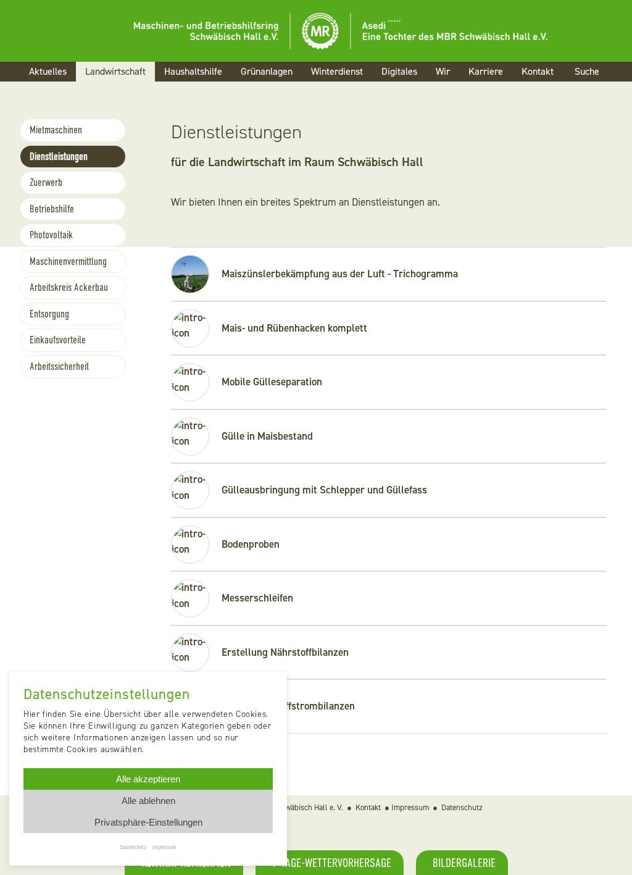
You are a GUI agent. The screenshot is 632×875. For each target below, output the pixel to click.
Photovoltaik (51, 234)
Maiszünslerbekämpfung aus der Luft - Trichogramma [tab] (340, 273)
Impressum (410, 807)
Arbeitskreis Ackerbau (69, 287)
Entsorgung (49, 314)
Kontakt (538, 71)
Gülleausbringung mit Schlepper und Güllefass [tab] (324, 489)
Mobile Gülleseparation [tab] (272, 381)
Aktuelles (48, 71)
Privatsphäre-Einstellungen (148, 822)
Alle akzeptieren (148, 779)
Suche (587, 71)
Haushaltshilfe (193, 71)
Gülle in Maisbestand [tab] (267, 436)
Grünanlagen (267, 71)
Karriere (485, 71)
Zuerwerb (46, 182)
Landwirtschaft (115, 71)
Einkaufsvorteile (58, 339)
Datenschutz (462, 807)
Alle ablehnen (148, 800)
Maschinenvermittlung (68, 261)
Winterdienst (337, 71)
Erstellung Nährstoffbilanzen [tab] (285, 652)
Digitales (399, 71)
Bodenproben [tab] (251, 544)
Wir (443, 71)
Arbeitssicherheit (59, 366)
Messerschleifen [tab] (257, 598)
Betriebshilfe (52, 209)
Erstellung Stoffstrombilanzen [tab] (288, 706)
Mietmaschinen (56, 130)
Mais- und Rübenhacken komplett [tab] (294, 328)
